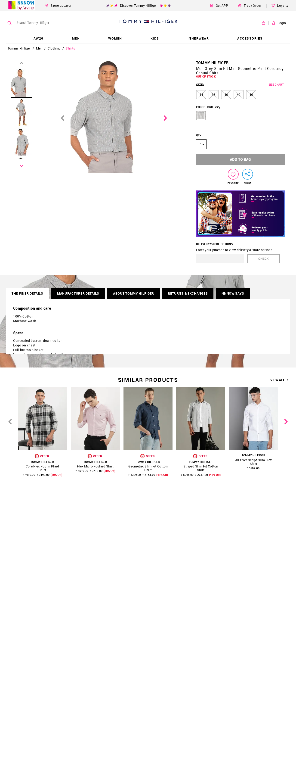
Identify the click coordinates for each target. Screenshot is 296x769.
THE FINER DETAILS (27, 293)
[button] (201, 115)
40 (226, 94)
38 (214, 94)
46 (251, 94)
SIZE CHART (276, 84)
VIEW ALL (277, 380)
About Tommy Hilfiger (133, 293)
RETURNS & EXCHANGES (188, 293)
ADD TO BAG (240, 159)
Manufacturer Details (78, 293)
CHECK (263, 258)
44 (201, 94)
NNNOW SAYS (233, 293)
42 (238, 94)
